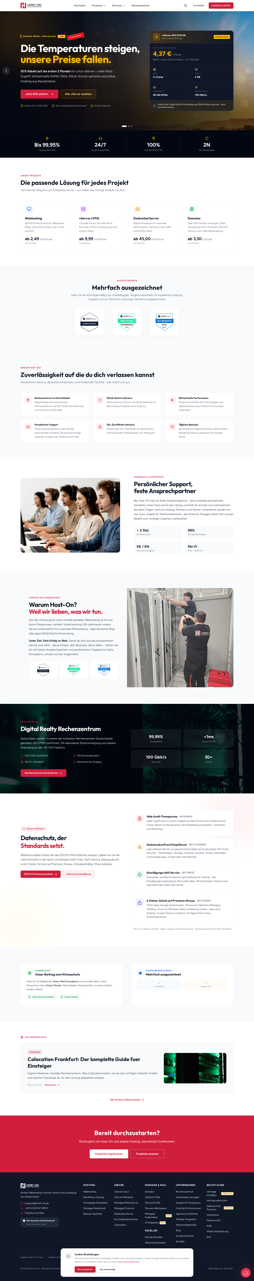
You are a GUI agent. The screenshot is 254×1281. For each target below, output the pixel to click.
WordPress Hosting (93, 1197)
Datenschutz (214, 1220)
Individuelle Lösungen (187, 1197)
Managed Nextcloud (94, 1208)
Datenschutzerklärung (78, 874)
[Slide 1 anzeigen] (124, 126)
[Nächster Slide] (247, 70)
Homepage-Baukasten (95, 1202)
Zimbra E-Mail (152, 1197)
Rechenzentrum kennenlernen (41, 772)
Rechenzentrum (141, 5)
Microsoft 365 (152, 1202)
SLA (209, 1237)
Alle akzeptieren (85, 1269)
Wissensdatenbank (186, 1224)
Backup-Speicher (92, 1213)
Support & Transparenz (188, 1202)
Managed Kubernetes (158, 1215)
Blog (178, 1230)
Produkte (97, 5)
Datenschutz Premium (219, 1208)
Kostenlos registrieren (109, 1153)
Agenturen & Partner (187, 1213)
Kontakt (180, 1241)
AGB (209, 1225)
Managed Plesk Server (126, 1202)
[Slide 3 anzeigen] (131, 126)
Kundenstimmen (185, 1235)
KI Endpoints (155, 1222)
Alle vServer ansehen (78, 94)
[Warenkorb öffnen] (185, 5)
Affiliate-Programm (186, 1219)
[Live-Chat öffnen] (246, 1273)
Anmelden (199, 5)
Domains (149, 1191)
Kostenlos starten (221, 5)
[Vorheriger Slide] (6, 70)
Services (117, 5)
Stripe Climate (71, 997)
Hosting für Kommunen (188, 1208)
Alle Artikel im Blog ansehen (125, 1099)
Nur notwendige (107, 1269)
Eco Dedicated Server (126, 1219)
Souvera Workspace (156, 1208)
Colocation (120, 1224)
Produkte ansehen (147, 1153)
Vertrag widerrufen (217, 1200)
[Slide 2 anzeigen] (128, 126)
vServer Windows (123, 1197)
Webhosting (89, 1191)
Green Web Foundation (43, 997)
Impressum (213, 1214)
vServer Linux (121, 1191)
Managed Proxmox (124, 1208)
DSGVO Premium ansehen (38, 874)
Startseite (80, 5)
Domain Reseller (154, 1237)
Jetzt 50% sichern (36, 94)
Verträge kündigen (219, 1193)
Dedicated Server (123, 1213)
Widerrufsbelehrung (217, 1231)
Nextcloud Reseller (155, 1242)
